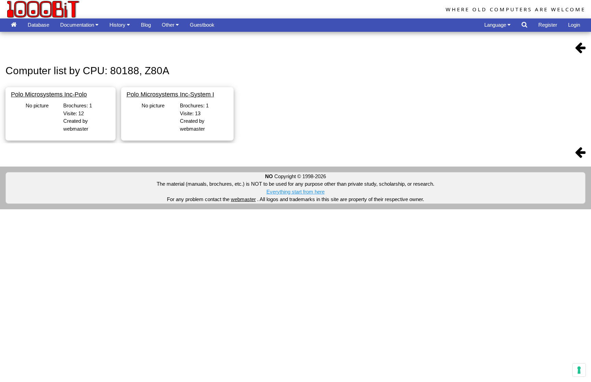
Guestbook (202, 25)
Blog (146, 25)
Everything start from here (295, 192)
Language (496, 25)
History (118, 25)
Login (574, 25)
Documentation (77, 25)
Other (169, 25)
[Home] (13, 25)
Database (38, 25)
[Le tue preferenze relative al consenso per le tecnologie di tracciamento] (579, 370)
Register (547, 25)
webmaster (243, 199)
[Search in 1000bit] (524, 25)
